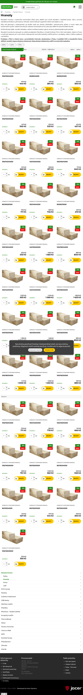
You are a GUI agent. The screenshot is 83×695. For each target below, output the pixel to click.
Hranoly (27, 12)
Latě (4, 586)
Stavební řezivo (18, 12)
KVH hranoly (5, 589)
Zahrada (4, 645)
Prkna (5, 582)
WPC (3, 634)
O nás (4, 663)
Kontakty (6, 681)
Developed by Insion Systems (27, 688)
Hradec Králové (70, 664)
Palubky (4, 593)
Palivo (3, 623)
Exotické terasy (6, 638)
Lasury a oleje (6, 630)
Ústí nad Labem (70, 661)
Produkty (8, 12)
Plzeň (67, 670)
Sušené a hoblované (8, 596)
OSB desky (5, 600)
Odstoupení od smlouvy (11, 678)
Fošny (5, 576)
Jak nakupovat (7, 666)
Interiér (4, 649)
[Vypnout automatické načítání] (1, 692)
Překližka (4, 608)
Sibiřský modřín (7, 604)
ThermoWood (6, 619)
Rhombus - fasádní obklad (10, 612)
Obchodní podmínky (9, 669)
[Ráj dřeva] (1, 12)
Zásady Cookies (8, 675)
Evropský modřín (7, 615)
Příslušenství (6, 642)
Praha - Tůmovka (70, 667)
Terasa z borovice (7, 627)
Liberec (67, 673)
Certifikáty (6, 672)
